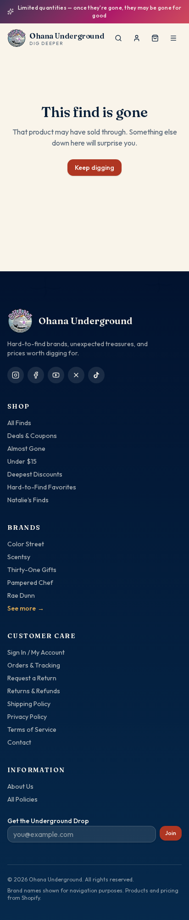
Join (170, 833)
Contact (19, 742)
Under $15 (22, 461)
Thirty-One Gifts (31, 570)
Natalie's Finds (28, 500)
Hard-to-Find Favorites (41, 487)
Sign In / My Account (36, 652)
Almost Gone (26, 448)
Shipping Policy (28, 704)
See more (25, 608)
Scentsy (18, 557)
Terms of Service (31, 729)
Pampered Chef (30, 582)
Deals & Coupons (32, 436)
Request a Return (31, 678)
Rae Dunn (21, 595)
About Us (20, 786)
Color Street (25, 544)
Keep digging (94, 167)
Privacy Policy (27, 716)
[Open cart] (155, 38)
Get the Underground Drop (48, 821)
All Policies (22, 799)
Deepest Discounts (34, 474)
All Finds (19, 423)
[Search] (118, 38)
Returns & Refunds (33, 691)
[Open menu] (173, 38)
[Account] (136, 38)
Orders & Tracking (33, 665)
